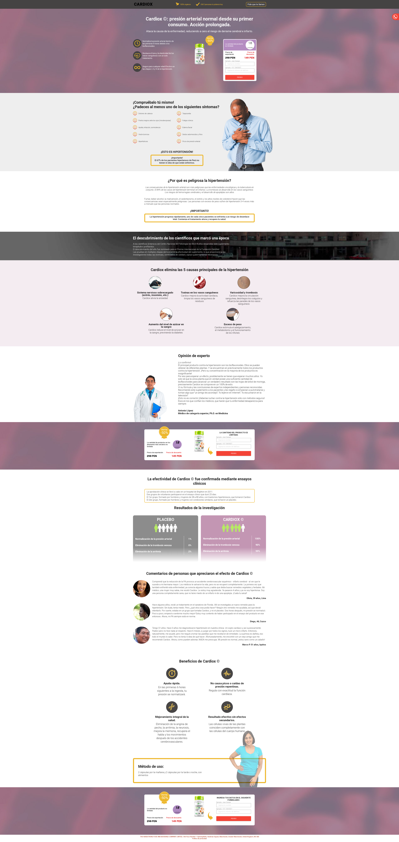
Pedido (240, 77)
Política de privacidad (199, 839)
